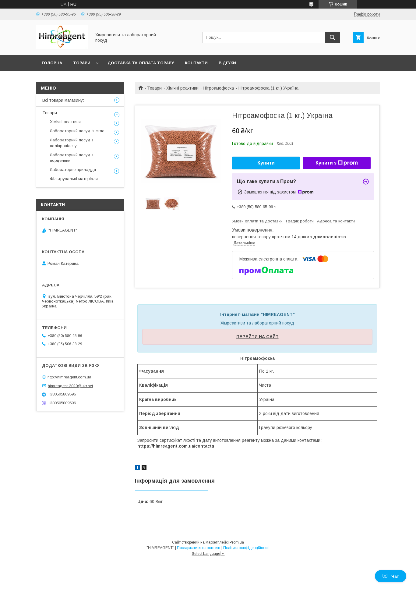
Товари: (50, 112)
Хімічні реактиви (182, 88)
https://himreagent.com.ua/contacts (175, 446)
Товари (81, 63)
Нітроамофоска (218, 88)
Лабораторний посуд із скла (77, 131)
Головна (52, 63)
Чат (395, 576)
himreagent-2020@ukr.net (70, 385)
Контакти (196, 63)
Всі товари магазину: (63, 100)
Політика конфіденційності (246, 548)
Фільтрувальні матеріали (74, 178)
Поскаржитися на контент (198, 548)
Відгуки (227, 63)
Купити (266, 162)
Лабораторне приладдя (73, 169)
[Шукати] (332, 37)
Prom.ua (237, 542)
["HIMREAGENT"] (62, 47)
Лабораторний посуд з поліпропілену (71, 143)
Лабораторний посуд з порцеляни (71, 158)
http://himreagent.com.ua (69, 377)
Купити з (326, 162)
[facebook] (137, 468)
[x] (144, 468)
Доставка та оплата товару (141, 63)
